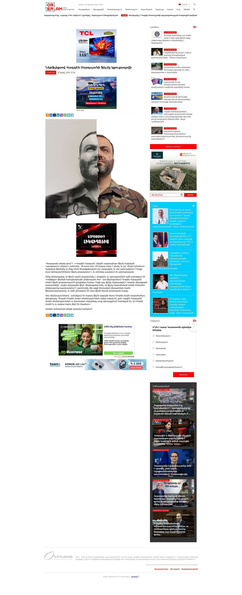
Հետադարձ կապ (161, 569)
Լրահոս (154, 27)
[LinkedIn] (57, 115)
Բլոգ (178, 9)
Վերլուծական (146, 9)
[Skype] (68, 115)
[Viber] (61, 115)
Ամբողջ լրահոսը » (173, 146)
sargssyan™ (135, 576)
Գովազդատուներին (189, 569)
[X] (54, 115)
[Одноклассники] (47, 115)
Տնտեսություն (131, 9)
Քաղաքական (84, 9)
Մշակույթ (160, 9)
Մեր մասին (174, 569)
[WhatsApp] (65, 115)
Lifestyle (187, 9)
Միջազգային (98, 9)
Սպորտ (170, 9)
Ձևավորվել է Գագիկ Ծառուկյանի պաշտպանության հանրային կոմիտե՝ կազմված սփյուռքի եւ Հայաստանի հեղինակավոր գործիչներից (160, 15)
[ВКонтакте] (50, 115)
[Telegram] (72, 115)
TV (194, 9)
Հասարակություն (114, 9)
